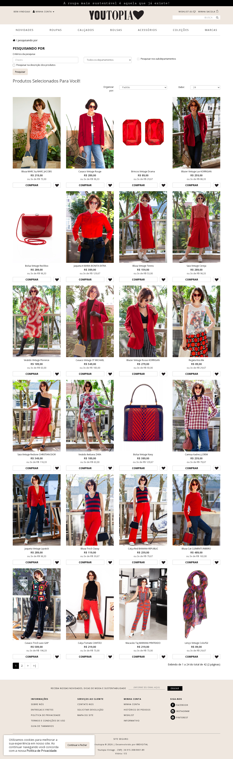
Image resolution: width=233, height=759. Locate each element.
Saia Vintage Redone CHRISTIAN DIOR (36, 454)
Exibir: (182, 87)
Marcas (211, 30)
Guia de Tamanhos (42, 726)
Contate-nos (85, 704)
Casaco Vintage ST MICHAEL (90, 360)
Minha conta (132, 704)
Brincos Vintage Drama (143, 171)
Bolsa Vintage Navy (143, 454)
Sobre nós (37, 704)
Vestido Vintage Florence (36, 360)
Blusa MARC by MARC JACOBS (36, 171)
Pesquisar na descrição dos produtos (35, 65)
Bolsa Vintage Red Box (36, 265)
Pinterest (181, 717)
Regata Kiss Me (196, 360)
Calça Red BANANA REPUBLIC (143, 548)
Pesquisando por (27, 40)
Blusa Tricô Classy (90, 548)
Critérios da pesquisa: (24, 54)
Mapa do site (85, 715)
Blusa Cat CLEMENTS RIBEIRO (196, 548)
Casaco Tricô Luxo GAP (37, 642)
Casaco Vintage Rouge (89, 171)
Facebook (181, 705)
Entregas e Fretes (42, 709)
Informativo (132, 720)
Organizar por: (108, 88)
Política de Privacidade (45, 715)
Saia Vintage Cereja (196, 265)
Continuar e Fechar (77, 745)
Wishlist (129, 715)
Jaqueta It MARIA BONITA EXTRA (90, 265)
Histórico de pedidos (137, 709)
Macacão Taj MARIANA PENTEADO (143, 642)
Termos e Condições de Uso (48, 720)
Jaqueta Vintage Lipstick (37, 548)
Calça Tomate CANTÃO (90, 642)
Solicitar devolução (90, 709)
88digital (142, 744)
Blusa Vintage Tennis (143, 265)
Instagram (182, 711)
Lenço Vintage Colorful (196, 642)
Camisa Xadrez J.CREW (196, 454)
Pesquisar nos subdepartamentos (158, 58)
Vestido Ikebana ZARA (89, 454)
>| (34, 665)
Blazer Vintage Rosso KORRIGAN (143, 360)
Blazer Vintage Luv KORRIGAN (196, 171)
